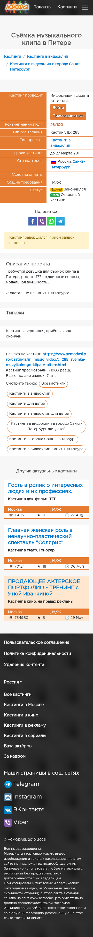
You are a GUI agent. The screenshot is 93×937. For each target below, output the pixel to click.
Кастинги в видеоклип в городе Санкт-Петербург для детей (46, 426)
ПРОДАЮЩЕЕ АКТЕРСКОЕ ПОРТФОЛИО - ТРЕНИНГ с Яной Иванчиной (44, 587)
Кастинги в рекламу (25, 725)
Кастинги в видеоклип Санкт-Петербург (46, 449)
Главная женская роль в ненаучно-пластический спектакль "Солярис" (40, 536)
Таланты (42, 7)
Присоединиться (68, 115)
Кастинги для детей (27, 403)
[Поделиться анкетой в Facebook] (32, 221)
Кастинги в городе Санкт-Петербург (42, 439)
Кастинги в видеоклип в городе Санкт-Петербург (45, 67)
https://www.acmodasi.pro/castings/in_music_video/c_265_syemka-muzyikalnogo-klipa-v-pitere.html (46, 360)
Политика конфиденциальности (37, 654)
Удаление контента (24, 665)
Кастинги (67, 7)
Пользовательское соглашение (36, 643)
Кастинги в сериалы (25, 736)
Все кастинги (53, 383)
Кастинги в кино (21, 715)
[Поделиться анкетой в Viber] (42, 221)
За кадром (15, 756)
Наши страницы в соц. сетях (41, 773)
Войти (58, 107)
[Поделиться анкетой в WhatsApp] (51, 221)
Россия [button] (11, 682)
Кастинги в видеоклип (47, 56)
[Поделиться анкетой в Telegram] (60, 221)
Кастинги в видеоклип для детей (39, 413)
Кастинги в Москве (24, 705)
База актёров (18, 746)
